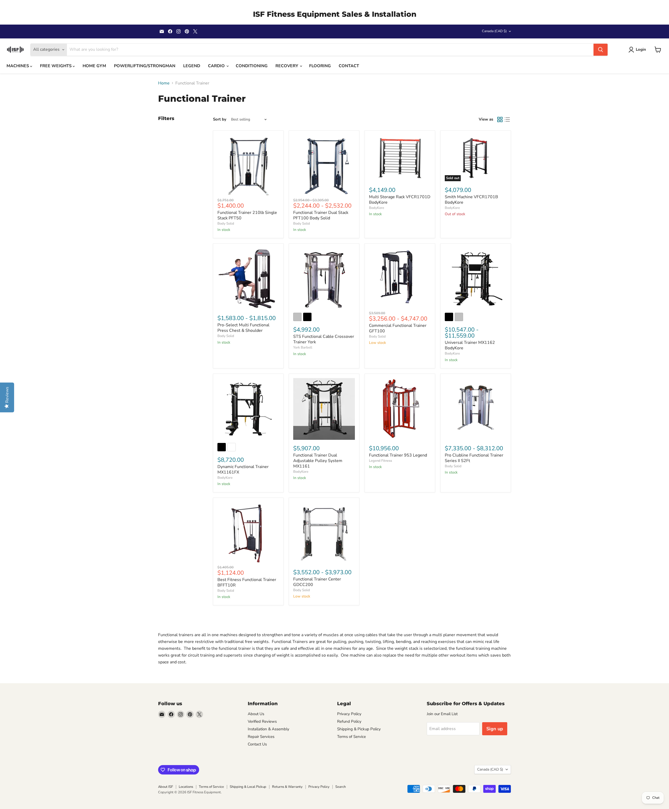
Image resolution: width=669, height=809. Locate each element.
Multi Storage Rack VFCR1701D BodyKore (399, 199)
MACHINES (18, 66)
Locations (186, 786)
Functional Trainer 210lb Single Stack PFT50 (247, 215)
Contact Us (257, 744)
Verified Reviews (262, 721)
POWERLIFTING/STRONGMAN (144, 66)
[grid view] (500, 119)
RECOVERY (287, 66)
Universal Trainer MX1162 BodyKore (470, 345)
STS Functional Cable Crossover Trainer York (323, 339)
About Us (256, 713)
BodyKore (376, 208)
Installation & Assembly (268, 729)
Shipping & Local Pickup (248, 786)
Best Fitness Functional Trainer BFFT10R (246, 582)
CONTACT (349, 66)
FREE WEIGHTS (56, 66)
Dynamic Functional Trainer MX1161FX (243, 469)
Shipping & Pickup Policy (359, 729)
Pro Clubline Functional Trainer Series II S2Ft (474, 458)
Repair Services (261, 736)
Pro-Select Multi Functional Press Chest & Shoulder (243, 327)
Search (340, 786)
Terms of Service (351, 736)
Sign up (494, 729)
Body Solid (225, 223)
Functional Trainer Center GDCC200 (317, 582)
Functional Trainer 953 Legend (398, 455)
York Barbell (302, 347)
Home (164, 83)
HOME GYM (94, 66)
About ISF (165, 786)
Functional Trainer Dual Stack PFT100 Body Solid (320, 215)
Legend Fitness (380, 460)
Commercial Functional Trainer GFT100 (397, 328)
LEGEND (191, 66)
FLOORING (320, 66)
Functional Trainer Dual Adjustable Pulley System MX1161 (317, 460)
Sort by (219, 119)
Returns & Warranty (287, 786)
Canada (494, 31)
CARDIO (217, 66)
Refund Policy (349, 721)
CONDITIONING (252, 66)
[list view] (507, 119)
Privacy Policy (349, 713)
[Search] (600, 50)
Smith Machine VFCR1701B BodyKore (471, 199)
